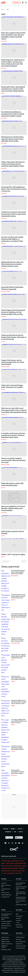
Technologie (4, 933)
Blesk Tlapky (15, 861)
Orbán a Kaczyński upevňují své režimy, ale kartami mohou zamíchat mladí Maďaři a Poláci (13, 164)
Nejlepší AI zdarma (5, 941)
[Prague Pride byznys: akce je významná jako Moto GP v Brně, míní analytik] (14, 351)
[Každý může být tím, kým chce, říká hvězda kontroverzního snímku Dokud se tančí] (14, 253)
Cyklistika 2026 (19, 927)
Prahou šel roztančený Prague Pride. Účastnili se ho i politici (12, 386)
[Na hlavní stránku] (3, 2)
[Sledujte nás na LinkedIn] (5, 843)
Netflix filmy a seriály (6, 949)
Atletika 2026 (19, 924)
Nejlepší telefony (5, 939)
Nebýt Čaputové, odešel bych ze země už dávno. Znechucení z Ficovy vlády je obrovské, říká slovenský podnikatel (12, 63)
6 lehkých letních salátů (21, 904)
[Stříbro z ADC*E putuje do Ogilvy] (14, 545)
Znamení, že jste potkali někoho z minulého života (21, 888)
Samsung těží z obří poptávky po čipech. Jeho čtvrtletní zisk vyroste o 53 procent (14, 189)
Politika (3, 910)
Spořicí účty (18, 939)
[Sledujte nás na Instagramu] (15, 843)
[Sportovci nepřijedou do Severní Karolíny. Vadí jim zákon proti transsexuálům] (14, 497)
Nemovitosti (9, 866)
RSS (15, 831)
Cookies (23, 966)
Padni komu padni (5, 923)
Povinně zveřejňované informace (17, 972)
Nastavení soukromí (8, 968)
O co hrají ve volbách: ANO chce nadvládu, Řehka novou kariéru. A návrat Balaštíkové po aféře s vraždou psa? (19, 721)
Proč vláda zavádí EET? (6, 921)
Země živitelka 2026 (20, 948)
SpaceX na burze (5, 937)
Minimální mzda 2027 (21, 946)
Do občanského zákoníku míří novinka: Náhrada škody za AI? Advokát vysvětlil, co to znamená (18, 572)
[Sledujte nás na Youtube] (19, 843)
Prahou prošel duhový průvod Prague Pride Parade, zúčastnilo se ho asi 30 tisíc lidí (13, 337)
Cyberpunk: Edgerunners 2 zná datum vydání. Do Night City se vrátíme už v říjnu (18, 702)
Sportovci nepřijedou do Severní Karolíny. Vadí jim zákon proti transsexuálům (13, 508)
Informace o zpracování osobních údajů (11, 966)
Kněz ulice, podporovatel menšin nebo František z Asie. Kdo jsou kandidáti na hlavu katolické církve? (13, 36)
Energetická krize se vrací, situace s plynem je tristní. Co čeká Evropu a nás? (18, 596)
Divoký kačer (4, 928)
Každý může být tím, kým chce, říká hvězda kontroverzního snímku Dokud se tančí (12, 264)
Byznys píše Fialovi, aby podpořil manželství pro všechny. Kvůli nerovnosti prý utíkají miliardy (13, 89)
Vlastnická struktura (18, 968)
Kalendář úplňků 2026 (6, 894)
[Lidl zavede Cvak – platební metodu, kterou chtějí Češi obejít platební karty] (5, 664)
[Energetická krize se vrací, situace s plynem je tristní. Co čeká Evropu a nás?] (5, 602)
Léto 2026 (18, 879)
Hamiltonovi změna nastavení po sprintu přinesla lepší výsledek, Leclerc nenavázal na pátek (18, 747)
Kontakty (5, 828)
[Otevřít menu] (25, 2)
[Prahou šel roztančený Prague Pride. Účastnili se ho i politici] (14, 376)
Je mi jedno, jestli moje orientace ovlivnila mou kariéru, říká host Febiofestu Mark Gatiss (13, 435)
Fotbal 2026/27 (19, 916)
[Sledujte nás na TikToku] (22, 843)
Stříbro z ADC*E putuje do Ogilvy (13, 554)
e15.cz (2, 9)
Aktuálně (3, 879)
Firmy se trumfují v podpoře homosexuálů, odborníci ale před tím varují (13, 460)
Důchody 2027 (19, 943)
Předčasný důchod (20, 937)
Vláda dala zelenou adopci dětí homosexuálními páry (12, 484)
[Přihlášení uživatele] (22, 2)
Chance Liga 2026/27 (8, 873)
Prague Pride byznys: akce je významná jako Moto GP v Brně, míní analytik (12, 362)
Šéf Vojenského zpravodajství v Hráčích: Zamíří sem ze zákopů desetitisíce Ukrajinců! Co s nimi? (18, 772)
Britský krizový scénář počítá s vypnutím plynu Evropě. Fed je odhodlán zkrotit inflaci (12, 139)
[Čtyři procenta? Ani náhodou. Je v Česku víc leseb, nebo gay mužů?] (5, 644)
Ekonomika (19, 933)
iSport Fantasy (10, 863)
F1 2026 (17, 922)
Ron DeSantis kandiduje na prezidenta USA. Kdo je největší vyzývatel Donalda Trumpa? (12, 114)
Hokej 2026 (18, 918)
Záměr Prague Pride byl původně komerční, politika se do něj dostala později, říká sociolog (13, 312)
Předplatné (8, 831)
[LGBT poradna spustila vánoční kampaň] (14, 522)
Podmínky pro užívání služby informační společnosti (14, 964)
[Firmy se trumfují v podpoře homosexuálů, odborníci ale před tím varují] (14, 449)
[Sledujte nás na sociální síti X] (9, 843)
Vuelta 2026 (18, 873)
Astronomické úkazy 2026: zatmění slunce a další (21, 893)
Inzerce (20, 828)
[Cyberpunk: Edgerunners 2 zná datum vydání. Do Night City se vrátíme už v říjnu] (5, 708)
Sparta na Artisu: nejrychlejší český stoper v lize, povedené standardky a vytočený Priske (18, 678)
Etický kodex (6, 972)
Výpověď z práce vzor (6, 925)
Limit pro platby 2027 (21, 941)
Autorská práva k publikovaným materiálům (13, 963)
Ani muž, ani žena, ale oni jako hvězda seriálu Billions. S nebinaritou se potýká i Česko (12, 239)
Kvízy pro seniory (5, 892)
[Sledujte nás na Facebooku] (12, 843)
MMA (17, 914)
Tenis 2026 (18, 920)
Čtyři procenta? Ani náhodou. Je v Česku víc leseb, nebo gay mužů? (17, 639)
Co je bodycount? (5, 897)
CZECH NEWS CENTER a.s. (20, 956)
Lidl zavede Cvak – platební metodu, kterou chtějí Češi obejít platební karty (18, 656)
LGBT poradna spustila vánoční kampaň (12, 532)
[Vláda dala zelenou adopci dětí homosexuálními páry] (14, 474)
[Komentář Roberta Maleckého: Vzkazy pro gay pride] (14, 278)
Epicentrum (4, 883)
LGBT (7, 9)
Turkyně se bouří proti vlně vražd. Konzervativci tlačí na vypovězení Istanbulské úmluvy (13, 214)
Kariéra (21, 831)
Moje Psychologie (6, 861)
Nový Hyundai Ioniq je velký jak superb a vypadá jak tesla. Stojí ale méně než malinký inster (19, 615)
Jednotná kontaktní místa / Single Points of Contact (13, 970)
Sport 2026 (19, 910)
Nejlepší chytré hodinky (6, 943)
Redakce (13, 828)
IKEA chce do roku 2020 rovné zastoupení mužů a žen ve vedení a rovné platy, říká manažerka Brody (14, 410)
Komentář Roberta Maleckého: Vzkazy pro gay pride (12, 288)
